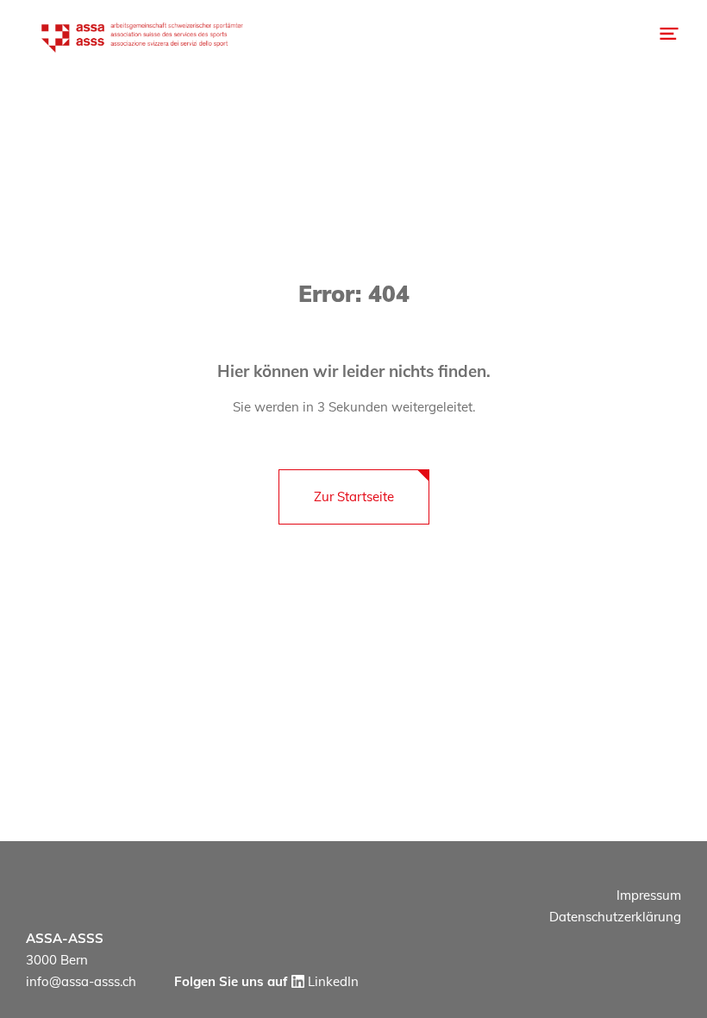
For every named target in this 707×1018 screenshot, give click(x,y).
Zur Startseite (354, 496)
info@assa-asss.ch (81, 981)
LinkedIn (331, 981)
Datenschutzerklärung (615, 916)
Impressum (648, 895)
